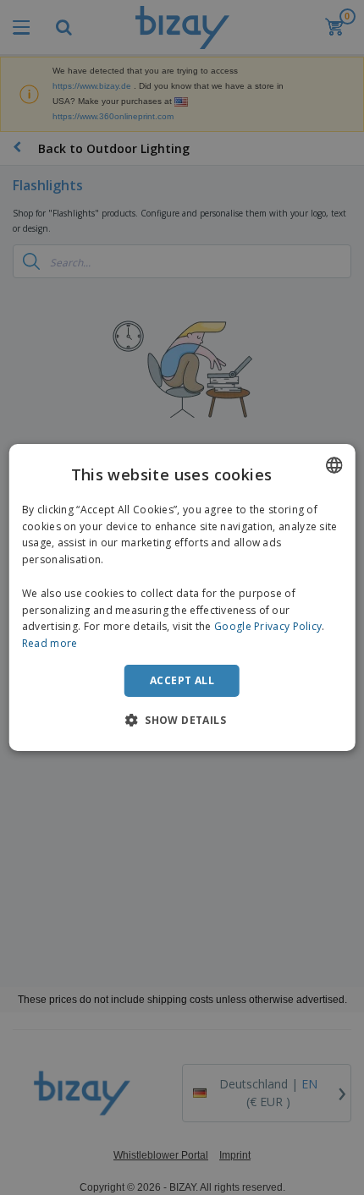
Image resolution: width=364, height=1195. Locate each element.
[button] (182, 720)
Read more (50, 643)
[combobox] (333, 465)
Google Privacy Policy (268, 626)
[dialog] (182, 598)
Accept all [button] (182, 680)
